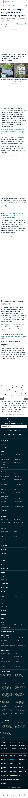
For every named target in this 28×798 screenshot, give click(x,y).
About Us (3, 748)
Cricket (13, 5)
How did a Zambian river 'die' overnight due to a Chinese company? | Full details (13, 132)
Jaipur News (17, 487)
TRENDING (3, 555)
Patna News (3, 495)
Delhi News (3, 485)
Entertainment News (5, 667)
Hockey (2, 602)
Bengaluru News (4, 480)
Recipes (16, 542)
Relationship (3, 545)
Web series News (5, 512)
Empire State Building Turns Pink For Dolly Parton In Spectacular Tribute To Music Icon (20, 717)
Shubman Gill (17, 463)
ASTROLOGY (4, 516)
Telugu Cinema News (5, 510)
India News (19, 5)
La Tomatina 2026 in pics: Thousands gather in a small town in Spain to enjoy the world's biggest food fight (20, 683)
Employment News (18, 528)
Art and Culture (4, 537)
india (18, 238)
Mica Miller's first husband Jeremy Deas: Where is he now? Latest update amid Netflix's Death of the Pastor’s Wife (6, 692)
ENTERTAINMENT (5, 502)
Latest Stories (5, 677)
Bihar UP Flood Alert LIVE (20, 651)
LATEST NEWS (4, 446)
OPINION (3, 582)
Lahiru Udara (17, 470)
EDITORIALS (4, 586)
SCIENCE (3, 578)
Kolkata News (4, 490)
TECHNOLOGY (4, 593)
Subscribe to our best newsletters (14, 429)
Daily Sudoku (4, 630)
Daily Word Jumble (5, 633)
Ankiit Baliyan (4, 646)
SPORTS (3, 597)
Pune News (16, 495)
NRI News (3, 672)
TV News (16, 510)
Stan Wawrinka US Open (20, 649)
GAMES (2, 628)
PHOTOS (3, 563)
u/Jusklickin (13, 238)
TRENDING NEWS (5, 641)
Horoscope (3, 519)
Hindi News (16, 670)
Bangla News (17, 667)
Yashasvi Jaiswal (4, 468)
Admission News (4, 525)
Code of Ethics (22, 754)
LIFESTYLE (3, 534)
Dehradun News (18, 482)
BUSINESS (3, 559)
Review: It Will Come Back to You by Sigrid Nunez (6, 681)
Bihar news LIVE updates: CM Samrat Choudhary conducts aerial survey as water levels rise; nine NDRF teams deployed (6, 731)
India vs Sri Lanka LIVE (19, 643)
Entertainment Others (19, 512)
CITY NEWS (3, 477)
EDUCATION (4, 523)
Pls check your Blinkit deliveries (14, 236)
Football (16, 600)
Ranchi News (4, 498)
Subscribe (23, 1)
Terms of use (22, 748)
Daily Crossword (18, 630)
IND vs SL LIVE (4, 473)
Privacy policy (4, 751)
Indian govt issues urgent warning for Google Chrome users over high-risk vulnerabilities (12, 215)
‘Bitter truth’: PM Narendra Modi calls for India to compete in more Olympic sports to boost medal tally (6, 710)
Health (2, 542)
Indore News (4, 487)
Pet (1, 547)
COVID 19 (3, 624)
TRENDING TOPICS (5, 656)
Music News (3, 507)
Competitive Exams (5, 528)
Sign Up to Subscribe (14, 436)
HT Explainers (17, 672)
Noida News (17, 493)
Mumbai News (4, 493)
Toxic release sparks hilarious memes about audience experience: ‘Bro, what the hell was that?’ (20, 692)
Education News (18, 530)
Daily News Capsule (6, 432)
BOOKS (2, 609)
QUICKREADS (4, 620)
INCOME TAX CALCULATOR (7, 637)
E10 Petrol (16, 646)
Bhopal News (17, 480)
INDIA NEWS (4, 454)
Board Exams (17, 525)
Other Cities (17, 498)
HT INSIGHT (4, 613)
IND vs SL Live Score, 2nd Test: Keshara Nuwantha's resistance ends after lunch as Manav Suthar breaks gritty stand (20, 731)
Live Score (3, 463)
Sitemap (3, 756)
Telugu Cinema (17, 664)
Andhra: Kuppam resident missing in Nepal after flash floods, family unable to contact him (20, 702)
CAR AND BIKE (4, 589)
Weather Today (13, 751)
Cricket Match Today (19, 460)
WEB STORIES (4, 551)
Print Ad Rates (13, 754)
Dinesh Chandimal (5, 470)
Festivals (16, 539)
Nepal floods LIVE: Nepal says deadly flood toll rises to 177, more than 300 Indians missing (6, 741)
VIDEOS (3, 566)
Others (2, 605)
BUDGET (3, 570)
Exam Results (4, 530)
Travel (15, 545)
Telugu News (4, 670)
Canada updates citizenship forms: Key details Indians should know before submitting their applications (20, 710)
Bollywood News (5, 504)
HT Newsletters (22, 751)
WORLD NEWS (4, 450)
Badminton (3, 600)
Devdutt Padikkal (5, 465)
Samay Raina (4, 649)
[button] (2, 2)
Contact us (12, 748)
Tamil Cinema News (18, 507)
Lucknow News (17, 490)
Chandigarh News (5, 482)
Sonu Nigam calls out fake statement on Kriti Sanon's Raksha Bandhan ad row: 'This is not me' (6, 718)
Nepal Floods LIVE (5, 643)
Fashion (2, 539)
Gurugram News (18, 485)
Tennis (15, 602)
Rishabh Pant (17, 468)
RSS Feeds (12, 756)
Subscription (4, 754)
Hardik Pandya (17, 465)
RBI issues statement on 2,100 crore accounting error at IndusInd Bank (13, 336)
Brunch (15, 537)
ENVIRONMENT (5, 574)
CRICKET (3, 457)
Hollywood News (18, 504)
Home (2, 5)
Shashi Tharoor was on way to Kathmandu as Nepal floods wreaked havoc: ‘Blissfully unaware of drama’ (6, 702)
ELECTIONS (3, 616)
